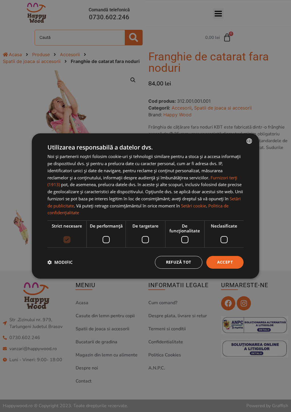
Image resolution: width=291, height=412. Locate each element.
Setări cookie (193, 206)
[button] (60, 262)
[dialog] (145, 206)
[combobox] (249, 141)
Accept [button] (225, 262)
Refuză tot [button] (178, 262)
